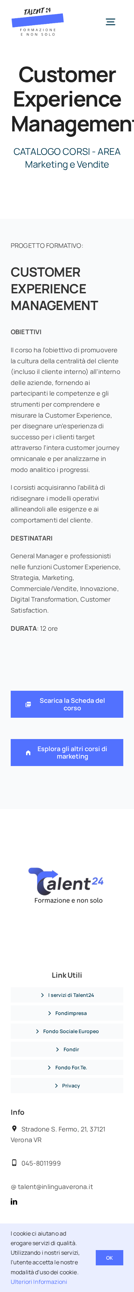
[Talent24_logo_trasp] (38, 10)
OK (109, 1257)
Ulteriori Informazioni (39, 1282)
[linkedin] (14, 1201)
